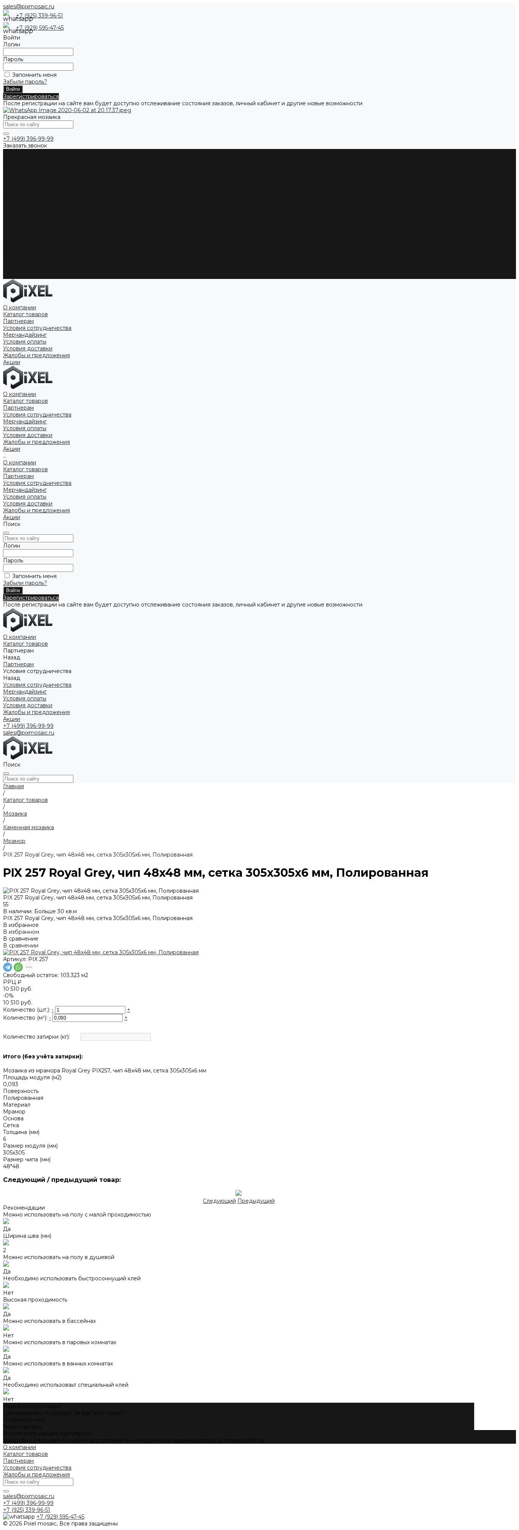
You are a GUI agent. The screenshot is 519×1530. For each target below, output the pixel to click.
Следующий (219, 1200)
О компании (19, 220)
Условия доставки (27, 193)
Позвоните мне (24, 1419)
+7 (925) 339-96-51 (39, 15)
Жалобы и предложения (36, 200)
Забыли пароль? (25, 81)
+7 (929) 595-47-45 (40, 27)
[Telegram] (7, 967)
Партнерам (18, 234)
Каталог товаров (25, 227)
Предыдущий (256, 1200)
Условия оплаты (24, 186)
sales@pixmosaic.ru (28, 6)
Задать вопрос (23, 1426)
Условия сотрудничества (37, 172)
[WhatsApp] (18, 967)
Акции (11, 275)
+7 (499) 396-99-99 (28, 138)
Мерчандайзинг (25, 179)
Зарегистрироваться (31, 96)
